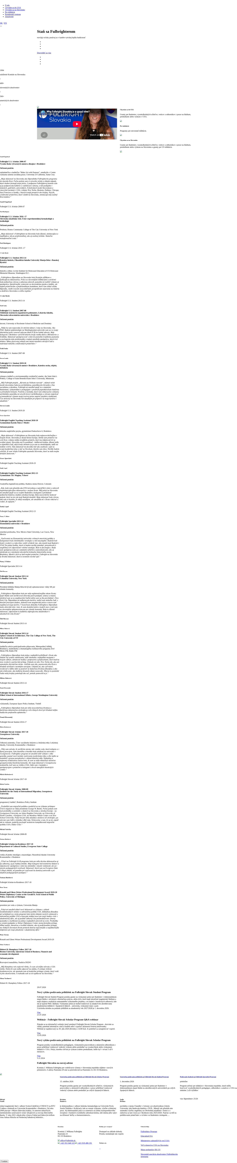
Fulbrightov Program (149, 1131)
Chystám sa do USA (13, 8)
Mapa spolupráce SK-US (150, 1150)
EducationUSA (147, 1136)
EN (5, 23)
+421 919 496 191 (84, 1143)
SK (1, 23)
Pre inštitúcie (10, 12)
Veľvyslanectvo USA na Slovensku (154, 1145)
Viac (39, 1012)
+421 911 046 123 (67, 1143)
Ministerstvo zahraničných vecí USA (155, 1141)
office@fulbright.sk (67, 1140)
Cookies (4, 1161)
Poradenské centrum (13, 14)
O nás (7, 5)
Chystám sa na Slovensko (15, 10)
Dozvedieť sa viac (44, 53)
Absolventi (9, 17)
